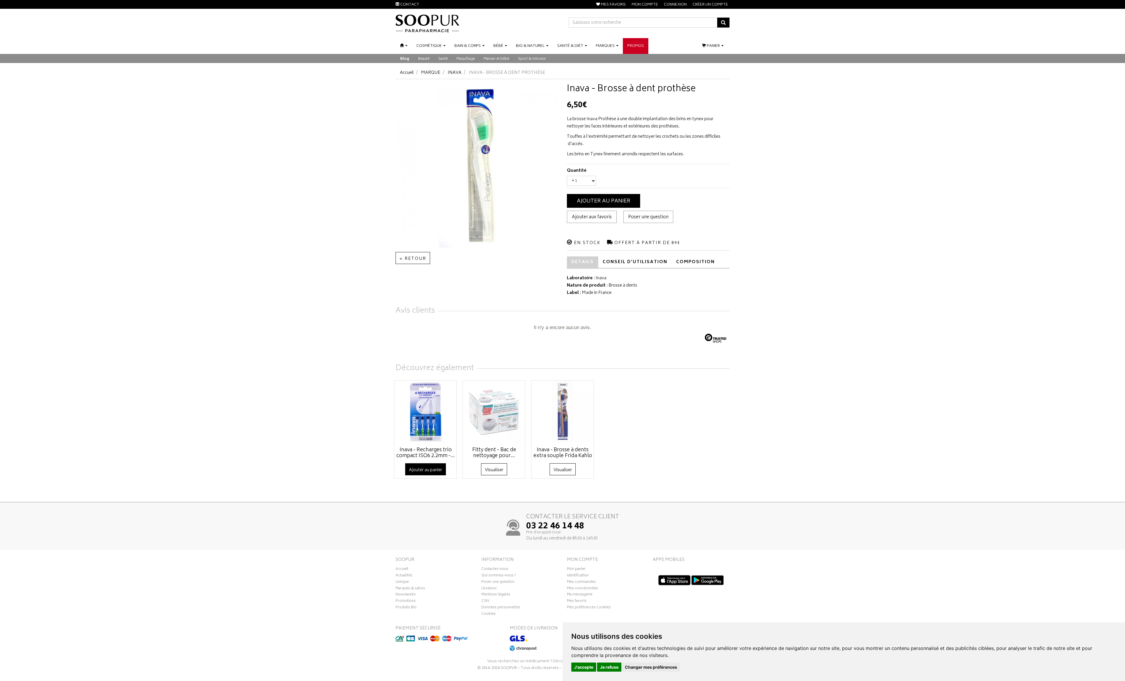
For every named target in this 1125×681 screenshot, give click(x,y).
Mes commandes (581, 582)
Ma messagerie (579, 595)
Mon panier (576, 569)
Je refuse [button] (609, 667)
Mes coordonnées (582, 589)
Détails (582, 262)
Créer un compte (710, 4)
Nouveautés (406, 595)
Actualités (404, 576)
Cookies (488, 614)
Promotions (406, 601)
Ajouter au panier (603, 201)
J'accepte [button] (583, 667)
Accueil (407, 72)
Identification (578, 576)
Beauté (423, 59)
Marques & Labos (410, 589)
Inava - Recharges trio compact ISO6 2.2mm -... (425, 453)
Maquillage (465, 59)
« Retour (412, 259)
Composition (695, 262)
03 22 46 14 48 (555, 526)
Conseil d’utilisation (635, 262)
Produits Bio (406, 608)
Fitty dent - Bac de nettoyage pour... (494, 453)
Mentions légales (495, 595)
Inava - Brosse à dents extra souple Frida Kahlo (562, 453)
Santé (443, 59)
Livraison (489, 589)
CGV (485, 601)
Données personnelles (500, 608)
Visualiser (494, 470)
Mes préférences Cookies (589, 608)
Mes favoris (577, 601)
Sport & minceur (532, 59)
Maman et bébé (496, 59)
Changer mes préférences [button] (651, 667)
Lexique (402, 582)
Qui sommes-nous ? (498, 576)
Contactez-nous (494, 569)
